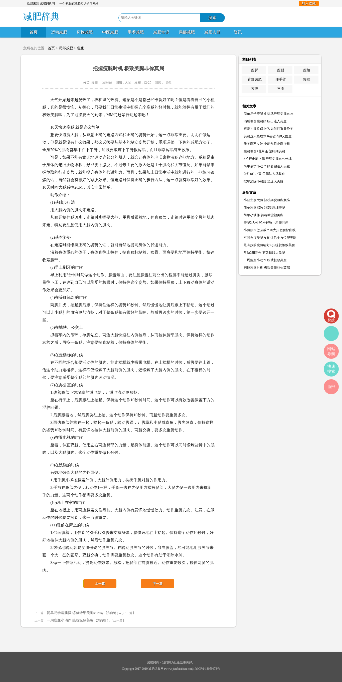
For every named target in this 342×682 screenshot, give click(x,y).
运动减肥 (59, 32)
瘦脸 (306, 70)
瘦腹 (254, 89)
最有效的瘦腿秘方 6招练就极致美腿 (269, 245)
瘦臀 (254, 70)
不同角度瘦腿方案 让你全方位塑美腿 (270, 237)
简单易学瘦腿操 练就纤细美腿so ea (268, 114)
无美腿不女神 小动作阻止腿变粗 (267, 144)
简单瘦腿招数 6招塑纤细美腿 (264, 207)
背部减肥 (255, 79)
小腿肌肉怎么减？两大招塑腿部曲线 (270, 230)
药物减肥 (85, 32)
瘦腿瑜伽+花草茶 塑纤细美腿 (264, 151)
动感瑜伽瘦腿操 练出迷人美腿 (265, 121)
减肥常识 (161, 32)
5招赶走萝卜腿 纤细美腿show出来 (268, 159)
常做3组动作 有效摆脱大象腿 (264, 252)
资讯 (238, 32)
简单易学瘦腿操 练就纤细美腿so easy (75, 613)
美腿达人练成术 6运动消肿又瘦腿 (268, 136)
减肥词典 (107, 82)
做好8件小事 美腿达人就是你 (264, 174)
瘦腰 (306, 79)
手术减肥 (136, 32)
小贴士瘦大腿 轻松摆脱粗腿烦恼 (267, 200)
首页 (34, 32)
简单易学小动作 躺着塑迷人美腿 (267, 166)
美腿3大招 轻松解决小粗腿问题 (266, 222)
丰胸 (280, 89)
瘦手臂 (280, 79)
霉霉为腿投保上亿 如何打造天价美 (268, 129)
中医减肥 (110, 32)
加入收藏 (309, 3)
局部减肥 (187, 32)
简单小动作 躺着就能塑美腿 (263, 215)
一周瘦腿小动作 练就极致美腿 (70, 620)
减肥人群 (212, 32)
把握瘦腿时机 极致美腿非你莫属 (267, 267)
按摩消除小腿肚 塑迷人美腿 (263, 181)
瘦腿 (80, 48)
